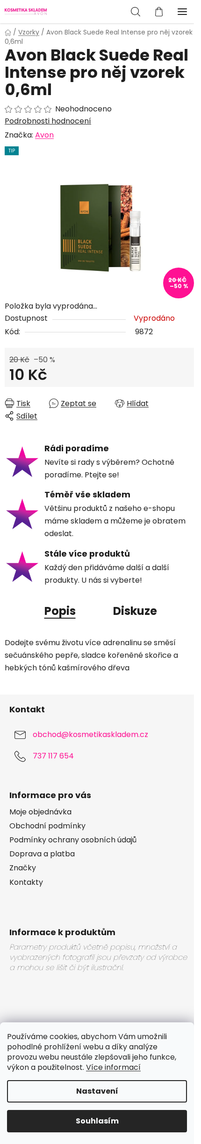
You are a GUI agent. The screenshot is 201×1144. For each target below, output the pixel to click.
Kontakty (26, 882)
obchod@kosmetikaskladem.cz (90, 734)
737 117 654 (53, 756)
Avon (44, 135)
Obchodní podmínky (47, 826)
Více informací (113, 1067)
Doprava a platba (42, 854)
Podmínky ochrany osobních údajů (72, 840)
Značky (22, 868)
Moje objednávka (40, 812)
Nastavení (97, 1091)
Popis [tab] (60, 611)
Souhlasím (97, 1121)
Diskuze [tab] (135, 611)
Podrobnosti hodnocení (48, 121)
